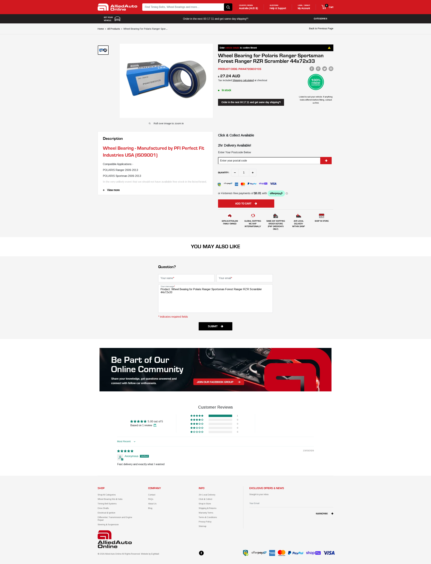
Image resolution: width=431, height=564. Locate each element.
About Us (152, 504)
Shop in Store (205, 504)
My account (304, 8)
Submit (213, 326)
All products (113, 28)
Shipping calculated (243, 80)
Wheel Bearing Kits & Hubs (110, 499)
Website (144, 554)
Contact (151, 495)
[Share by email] (331, 68)
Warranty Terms (206, 513)
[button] (197, 416)
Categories (320, 19)
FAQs (150, 499)
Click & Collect (205, 499)
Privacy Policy (205, 522)
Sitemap (202, 526)
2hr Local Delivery (207, 495)
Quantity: (223, 172)
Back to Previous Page (321, 28)
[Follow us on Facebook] (201, 553)
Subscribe (322, 513)
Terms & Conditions (208, 517)
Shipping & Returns (207, 508)
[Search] (228, 7)
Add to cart (243, 203)
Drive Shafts (103, 508)
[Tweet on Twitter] (324, 68)
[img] (125, 451)
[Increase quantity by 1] (252, 172)
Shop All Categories (107, 495)
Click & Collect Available (236, 135)
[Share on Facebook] (311, 68)
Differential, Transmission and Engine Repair (115, 518)
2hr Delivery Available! (234, 145)
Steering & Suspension (108, 524)
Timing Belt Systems (107, 504)
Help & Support (278, 8)
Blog (150, 508)
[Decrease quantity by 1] (234, 172)
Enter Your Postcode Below (234, 152)
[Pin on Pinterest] (318, 68)
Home (101, 28)
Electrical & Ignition (106, 513)
